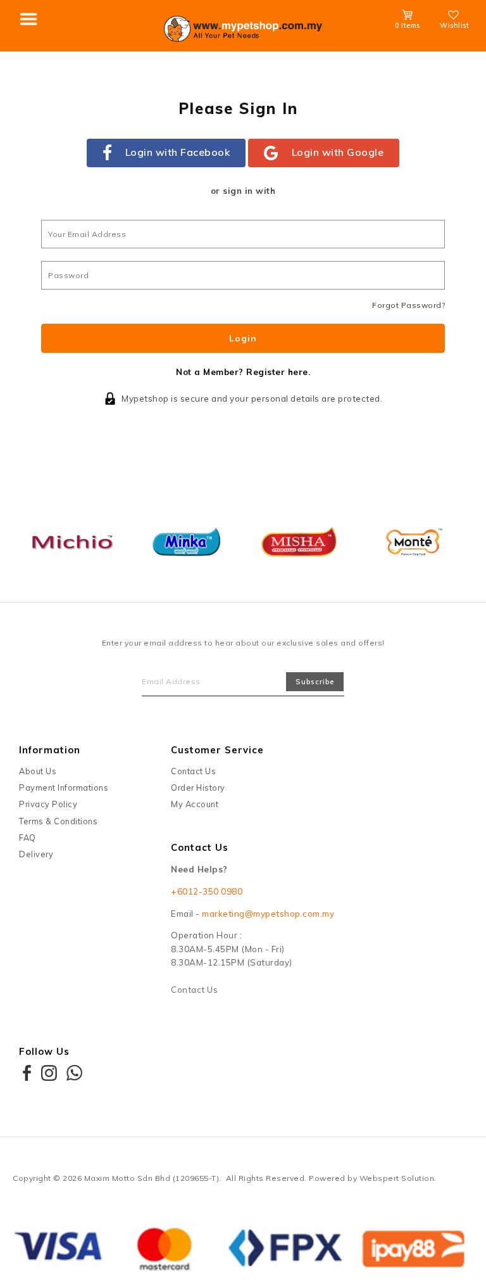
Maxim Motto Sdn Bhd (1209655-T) (152, 1178)
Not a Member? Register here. (243, 372)
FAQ (27, 837)
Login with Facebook (177, 152)
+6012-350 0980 (206, 891)
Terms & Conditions (58, 821)
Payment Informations (63, 787)
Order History (198, 787)
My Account (194, 804)
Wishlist (454, 25)
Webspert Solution (397, 1178)
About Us (37, 771)
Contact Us (193, 771)
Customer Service (217, 750)
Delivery (36, 854)
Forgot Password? (408, 305)
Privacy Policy (48, 804)
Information (49, 750)
